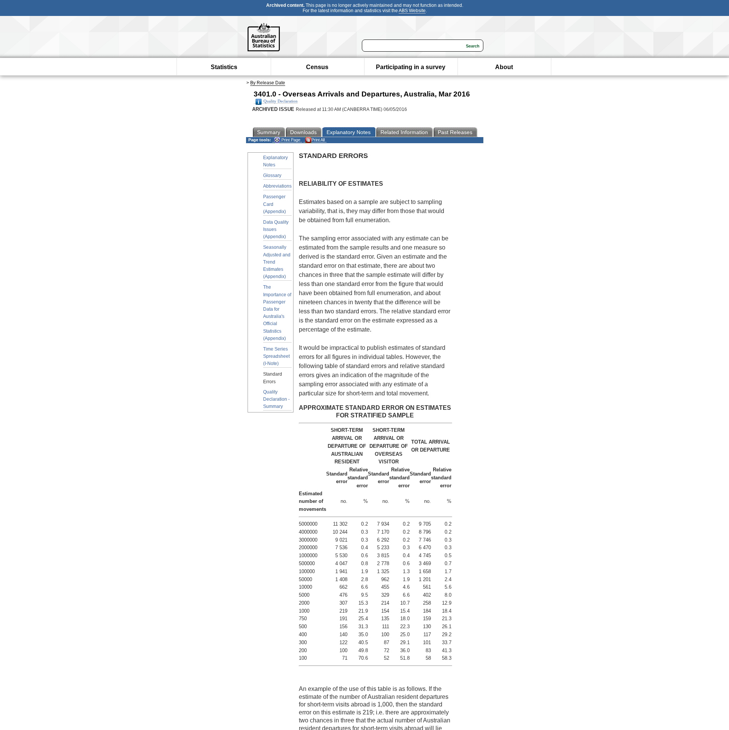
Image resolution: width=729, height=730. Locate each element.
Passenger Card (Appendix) (274, 204)
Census (317, 67)
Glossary (272, 175)
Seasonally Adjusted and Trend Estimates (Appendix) (276, 262)
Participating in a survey (410, 67)
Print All (318, 139)
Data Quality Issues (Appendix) (276, 229)
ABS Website (412, 10)
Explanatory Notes (275, 161)
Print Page (290, 139)
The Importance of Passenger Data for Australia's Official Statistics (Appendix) (277, 312)
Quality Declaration (281, 101)
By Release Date (267, 82)
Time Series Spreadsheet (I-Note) (276, 356)
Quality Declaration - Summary (276, 399)
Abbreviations (277, 186)
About (504, 67)
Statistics (224, 67)
